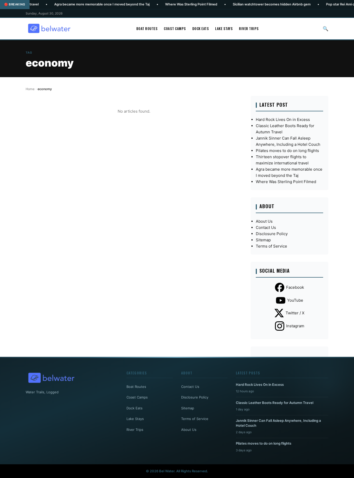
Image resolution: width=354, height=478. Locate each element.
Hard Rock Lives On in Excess (283, 119)
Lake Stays (224, 28)
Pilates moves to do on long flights (287, 150)
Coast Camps (175, 28)
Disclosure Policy (272, 233)
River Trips (249, 28)
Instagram (295, 325)
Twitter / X (295, 312)
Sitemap (263, 239)
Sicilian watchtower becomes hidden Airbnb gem (257, 4)
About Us (264, 221)
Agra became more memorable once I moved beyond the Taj (87, 4)
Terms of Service (271, 246)
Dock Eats (200, 28)
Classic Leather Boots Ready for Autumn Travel (274, 403)
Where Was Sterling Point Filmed (176, 4)
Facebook (295, 287)
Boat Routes (147, 28)
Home (30, 89)
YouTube (295, 300)
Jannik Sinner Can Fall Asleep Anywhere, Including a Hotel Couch (278, 422)
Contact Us (266, 227)
